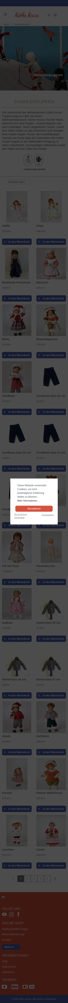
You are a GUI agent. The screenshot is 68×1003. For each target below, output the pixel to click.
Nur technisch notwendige (20, 516)
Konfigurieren (48, 515)
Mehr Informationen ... (28, 500)
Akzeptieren (34, 508)
